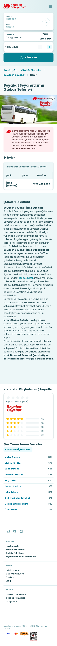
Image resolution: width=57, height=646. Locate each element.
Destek (10, 577)
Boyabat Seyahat (15, 75)
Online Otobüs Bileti (17, 594)
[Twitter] (21, 531)
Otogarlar (11, 601)
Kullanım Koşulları (16, 549)
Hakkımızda (12, 546)
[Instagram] (8, 531)
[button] (50, 6)
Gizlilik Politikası (15, 553)
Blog (8, 580)
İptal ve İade (13, 570)
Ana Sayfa (10, 70)
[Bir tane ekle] (49, 47)
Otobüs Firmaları (31, 70)
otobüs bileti (26, 278)
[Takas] (46, 22)
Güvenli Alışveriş (15, 573)
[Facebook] (15, 531)
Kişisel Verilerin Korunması (21, 556)
